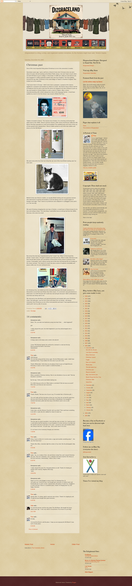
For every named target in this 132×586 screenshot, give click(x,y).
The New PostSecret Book (91, 556)
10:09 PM (33, 473)
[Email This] (49, 309)
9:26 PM (33, 500)
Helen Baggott (89, 572)
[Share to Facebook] (54, 309)
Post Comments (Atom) (38, 548)
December (89, 347)
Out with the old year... (92, 350)
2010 (86, 335)
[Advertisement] (52, 538)
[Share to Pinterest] (55, 309)
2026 (86, 296)
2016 (86, 321)
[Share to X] (52, 309)
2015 (86, 323)
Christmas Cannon (91, 357)
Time (32, 355)
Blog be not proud (90, 372)
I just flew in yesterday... (92, 352)
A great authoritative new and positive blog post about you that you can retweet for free (94, 229)
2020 (86, 311)
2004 (86, 415)
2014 (86, 326)
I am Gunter (88, 566)
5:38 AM (33, 489)
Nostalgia (33, 311)
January (88, 410)
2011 (86, 333)
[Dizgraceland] (88, 440)
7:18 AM (33, 431)
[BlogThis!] (50, 309)
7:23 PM (33, 387)
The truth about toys (91, 367)
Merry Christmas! (90, 355)
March (88, 405)
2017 (86, 318)
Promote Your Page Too (88, 442)
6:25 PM (33, 350)
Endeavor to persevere (96, 248)
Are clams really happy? (96, 259)
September (89, 390)
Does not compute (90, 362)
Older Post (75, 544)
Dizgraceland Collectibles (89, 73)
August (88, 392)
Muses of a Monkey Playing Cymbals (95, 560)
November (89, 385)
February (88, 407)
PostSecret (88, 554)
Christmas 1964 (90, 379)
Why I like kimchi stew (92, 374)
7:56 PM (33, 403)
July (87, 395)
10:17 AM (33, 511)
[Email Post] (45, 308)
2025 (86, 298)
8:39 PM (33, 460)
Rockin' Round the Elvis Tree (93, 377)
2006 (86, 345)
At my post (93, 238)
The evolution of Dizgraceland (91, 128)
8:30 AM (33, 526)
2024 (86, 301)
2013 (86, 328)
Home (52, 544)
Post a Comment (33, 529)
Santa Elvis (89, 382)
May (87, 400)
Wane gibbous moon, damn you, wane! (93, 279)
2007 (86, 343)
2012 (86, 331)
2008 (86, 340)
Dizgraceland (86, 428)
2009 (86, 338)
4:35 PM (33, 332)
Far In (86, 567)
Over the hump (94, 269)
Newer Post (29, 544)
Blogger (74, 582)
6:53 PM (33, 367)
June (87, 397)
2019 (86, 313)
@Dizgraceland (87, 452)
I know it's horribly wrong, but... (92, 561)
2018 (86, 316)
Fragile (87, 359)
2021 (86, 308)
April (87, 402)
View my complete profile (89, 167)
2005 (86, 413)
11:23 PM (33, 414)
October (88, 387)
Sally (32, 505)
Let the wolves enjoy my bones (92, 81)
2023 (86, 303)
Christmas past (90, 369)
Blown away (89, 364)
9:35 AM (33, 447)
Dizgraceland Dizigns (88, 65)
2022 (86, 306)
